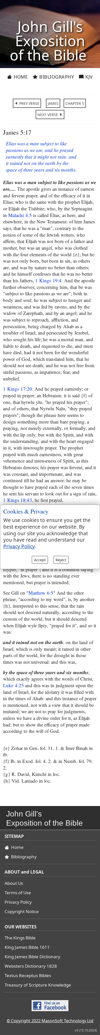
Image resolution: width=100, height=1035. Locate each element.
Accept (40, 559)
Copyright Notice (22, 911)
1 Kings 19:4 (48, 280)
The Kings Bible (20, 938)
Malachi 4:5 (20, 215)
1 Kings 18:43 (17, 500)
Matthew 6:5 (40, 593)
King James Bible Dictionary (32, 957)
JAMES (53, 103)
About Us (14, 883)
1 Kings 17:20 (17, 389)
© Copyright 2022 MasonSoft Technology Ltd (50, 1021)
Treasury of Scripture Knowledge (38, 985)
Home (20, 77)
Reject (61, 559)
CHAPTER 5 (74, 103)
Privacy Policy (18, 902)
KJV (88, 77)
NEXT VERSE (48, 114)
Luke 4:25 (13, 685)
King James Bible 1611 (27, 947)
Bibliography (56, 77)
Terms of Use (18, 893)
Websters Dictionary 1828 (31, 966)
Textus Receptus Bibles (28, 975)
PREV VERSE (28, 103)
